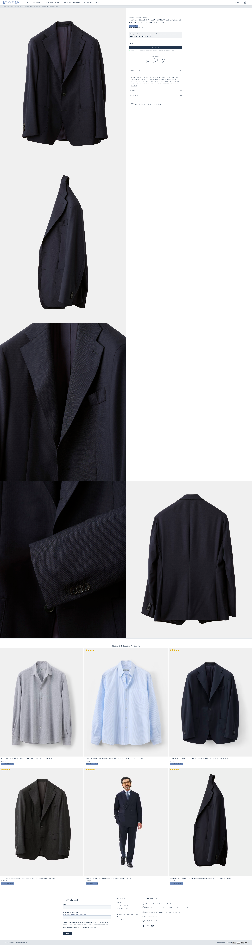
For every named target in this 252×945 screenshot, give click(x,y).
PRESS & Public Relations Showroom (128, 914)
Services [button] (122, 899)
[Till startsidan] (11, 2)
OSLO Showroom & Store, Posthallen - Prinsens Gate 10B (162, 912)
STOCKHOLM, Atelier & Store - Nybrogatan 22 (159, 903)
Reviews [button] (134, 95)
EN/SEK (236, 3)
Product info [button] (135, 71)
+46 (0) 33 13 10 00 (151, 921)
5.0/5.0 (140, 28)
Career (119, 902)
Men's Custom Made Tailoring (14, 6)
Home (4, 6)
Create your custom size (139, 36)
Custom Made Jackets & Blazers (138, 17)
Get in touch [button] (150, 899)
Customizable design (7, 764)
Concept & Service (122, 905)
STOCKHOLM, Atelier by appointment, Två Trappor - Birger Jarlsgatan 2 (166, 908)
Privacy (119, 917)
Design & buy (155, 48)
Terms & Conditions (123, 920)
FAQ (118, 911)
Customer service (122, 908)
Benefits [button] (133, 90)
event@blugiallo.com (151, 916)
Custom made (133, 25)
